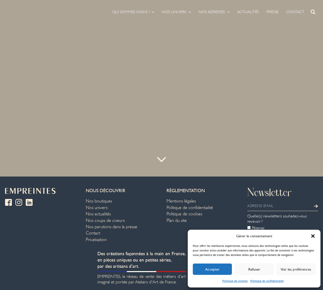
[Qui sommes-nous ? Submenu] (152, 12)
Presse (272, 12)
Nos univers (174, 12)
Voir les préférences (296, 269)
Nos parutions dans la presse (111, 226)
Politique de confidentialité (267, 281)
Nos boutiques (99, 201)
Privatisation (96, 239)
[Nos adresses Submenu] (227, 12)
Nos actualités (98, 214)
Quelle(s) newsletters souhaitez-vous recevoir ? (277, 219)
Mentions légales (181, 201)
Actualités (248, 12)
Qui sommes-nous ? (131, 12)
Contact (295, 12)
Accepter (212, 269)
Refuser (254, 269)
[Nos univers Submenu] (188, 12)
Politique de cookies (235, 281)
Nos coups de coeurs (105, 220)
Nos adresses (212, 12)
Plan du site (177, 220)
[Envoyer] (316, 206)
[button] (312, 236)
